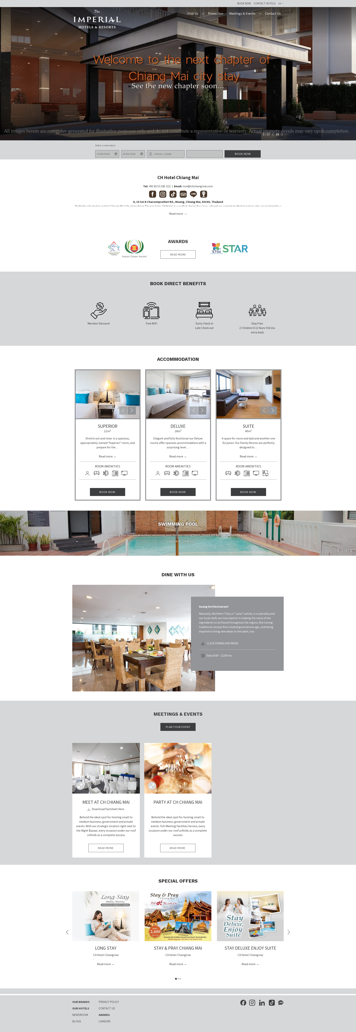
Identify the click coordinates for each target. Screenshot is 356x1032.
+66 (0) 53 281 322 (160, 186)
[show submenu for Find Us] (203, 13)
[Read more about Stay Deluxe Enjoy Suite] (250, 916)
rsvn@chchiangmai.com (197, 186)
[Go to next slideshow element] (132, 410)
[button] (107, 154)
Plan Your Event (178, 727)
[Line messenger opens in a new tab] (281, 1002)
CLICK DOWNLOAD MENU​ (222, 643)
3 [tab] (180, 979)
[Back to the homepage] (97, 19)
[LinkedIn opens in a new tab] (262, 1002)
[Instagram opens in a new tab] (252, 1002)
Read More (111, 849)
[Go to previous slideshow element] (123, 410)
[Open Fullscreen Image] (80, 786)
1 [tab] (176, 979)
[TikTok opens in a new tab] (272, 1002)
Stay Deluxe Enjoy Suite (250, 948)
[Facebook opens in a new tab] (243, 1002)
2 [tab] (178, 979)
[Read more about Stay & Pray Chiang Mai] (178, 916)
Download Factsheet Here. (108, 809)
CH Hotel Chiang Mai (178, 177)
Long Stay (105, 948)
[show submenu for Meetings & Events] (260, 13)
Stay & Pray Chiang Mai (178, 948)
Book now (243, 154)
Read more (178, 254)
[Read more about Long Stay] (105, 916)
